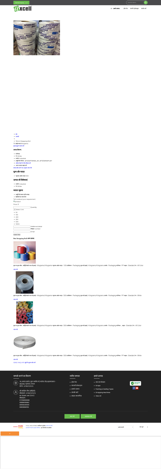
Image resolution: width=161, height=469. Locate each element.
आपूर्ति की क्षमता (19, 194)
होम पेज (126, 8)
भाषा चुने (141, 427)
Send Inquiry (20, 3)
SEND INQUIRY (18, 362)
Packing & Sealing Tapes (104, 389)
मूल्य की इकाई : (92, 265)
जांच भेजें (29, 168)
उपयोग (17, 184)
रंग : (139, 265)
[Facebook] (133, 389)
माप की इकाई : (40, 265)
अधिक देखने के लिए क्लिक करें (23, 163)
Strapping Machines (103, 392)
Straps (98, 386)
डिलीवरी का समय (20, 197)
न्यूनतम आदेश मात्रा (21, 176)
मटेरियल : (120, 265)
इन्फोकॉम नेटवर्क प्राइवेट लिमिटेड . (33, 427)
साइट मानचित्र (76, 396)
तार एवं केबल (100, 382)
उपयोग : (110, 265)
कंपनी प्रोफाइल (134, 8)
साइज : (129, 265)
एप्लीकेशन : (73, 265)
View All (98, 396)
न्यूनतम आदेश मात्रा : (59, 265)
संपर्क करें (143, 8)
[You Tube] (136, 389)
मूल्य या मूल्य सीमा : (21, 265)
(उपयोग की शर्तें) (49, 425)
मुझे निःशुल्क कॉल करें (30, 362)
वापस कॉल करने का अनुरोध (20, 168)
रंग (16, 186)
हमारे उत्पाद (116, 8)
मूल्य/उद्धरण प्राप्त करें (18, 146)
